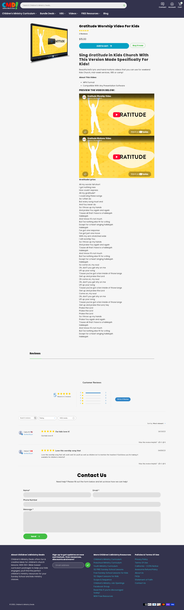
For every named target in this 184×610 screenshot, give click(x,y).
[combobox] (47, 418)
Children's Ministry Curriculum (108, 559)
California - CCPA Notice (146, 566)
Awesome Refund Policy (146, 569)
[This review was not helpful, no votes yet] (163, 442)
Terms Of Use (141, 562)
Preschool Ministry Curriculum (108, 562)
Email (96, 490)
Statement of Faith (144, 579)
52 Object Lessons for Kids (106, 576)
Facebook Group (102, 586)
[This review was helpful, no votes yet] (159, 442)
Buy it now (138, 45)
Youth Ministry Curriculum (106, 566)
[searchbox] (26, 418)
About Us (139, 573)
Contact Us (140, 583)
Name (26, 490)
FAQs (137, 576)
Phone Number (30, 500)
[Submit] (87, 565)
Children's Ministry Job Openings (109, 583)
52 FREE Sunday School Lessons (108, 569)
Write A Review (123, 399)
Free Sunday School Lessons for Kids (111, 573)
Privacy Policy (141, 559)
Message (28, 509)
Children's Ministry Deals (25, 604)
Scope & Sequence (103, 579)
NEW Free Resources (103, 596)
